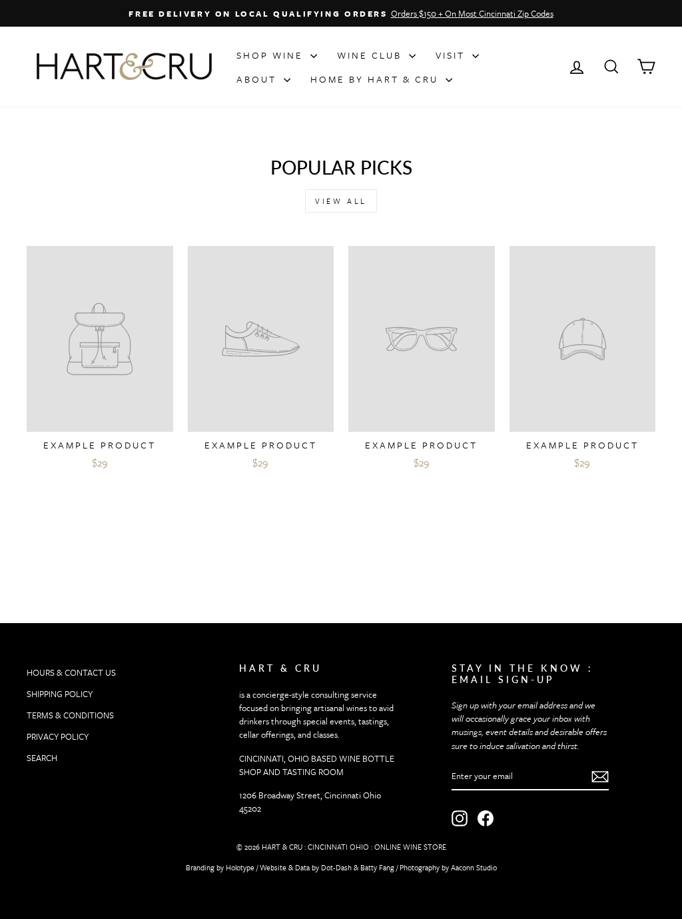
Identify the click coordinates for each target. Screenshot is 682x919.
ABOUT (258, 79)
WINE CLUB (371, 55)
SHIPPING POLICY (60, 693)
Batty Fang (377, 867)
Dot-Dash (336, 867)
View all (341, 201)
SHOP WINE (271, 55)
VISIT (452, 55)
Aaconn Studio (474, 867)
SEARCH (42, 757)
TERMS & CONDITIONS (70, 715)
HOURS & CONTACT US (71, 672)
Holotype (240, 867)
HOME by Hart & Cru (376, 79)
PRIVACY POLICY (58, 736)
